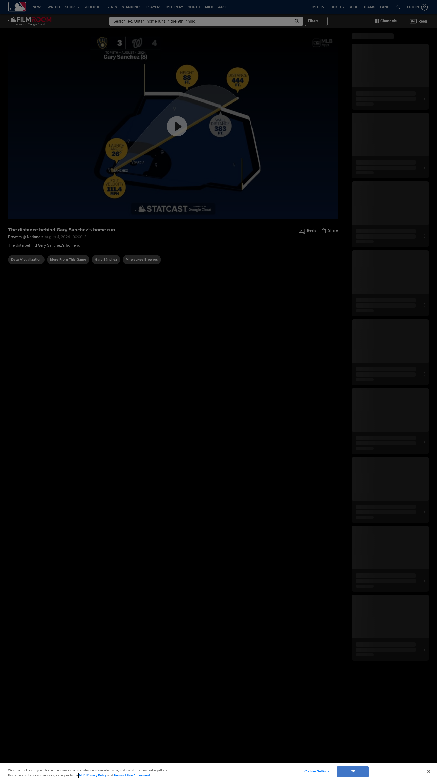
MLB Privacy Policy (93, 775)
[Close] (428, 771)
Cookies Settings (316, 771)
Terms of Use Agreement (132, 775)
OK (353, 771)
